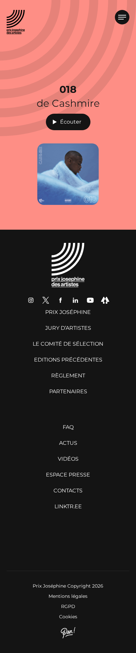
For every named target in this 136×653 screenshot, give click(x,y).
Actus (68, 443)
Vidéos (68, 459)
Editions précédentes (68, 360)
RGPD (68, 606)
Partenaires (68, 391)
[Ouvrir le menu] (122, 17)
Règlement (68, 375)
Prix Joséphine (68, 312)
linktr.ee (68, 506)
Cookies (68, 617)
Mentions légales (68, 596)
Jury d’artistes (68, 328)
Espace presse (68, 475)
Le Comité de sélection (68, 344)
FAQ (68, 427)
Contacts (68, 490)
